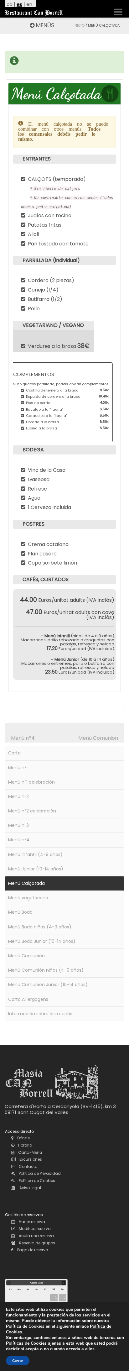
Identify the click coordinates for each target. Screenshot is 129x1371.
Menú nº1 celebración (31, 782)
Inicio (79, 25)
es (19, 4)
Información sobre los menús (40, 1014)
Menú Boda (20, 912)
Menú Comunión (98, 738)
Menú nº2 (18, 796)
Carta (14, 753)
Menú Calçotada (26, 883)
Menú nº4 (23, 738)
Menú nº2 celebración (32, 811)
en (29, 4)
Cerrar (17, 1360)
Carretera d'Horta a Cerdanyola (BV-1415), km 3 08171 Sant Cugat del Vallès (60, 1109)
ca (10, 4)
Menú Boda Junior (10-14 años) (41, 941)
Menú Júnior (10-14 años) (35, 869)
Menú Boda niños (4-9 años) (39, 927)
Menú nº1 (18, 767)
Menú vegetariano (28, 898)
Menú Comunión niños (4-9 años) (46, 970)
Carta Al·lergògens (28, 999)
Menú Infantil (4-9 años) (35, 854)
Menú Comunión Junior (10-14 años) (48, 984)
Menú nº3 (18, 825)
